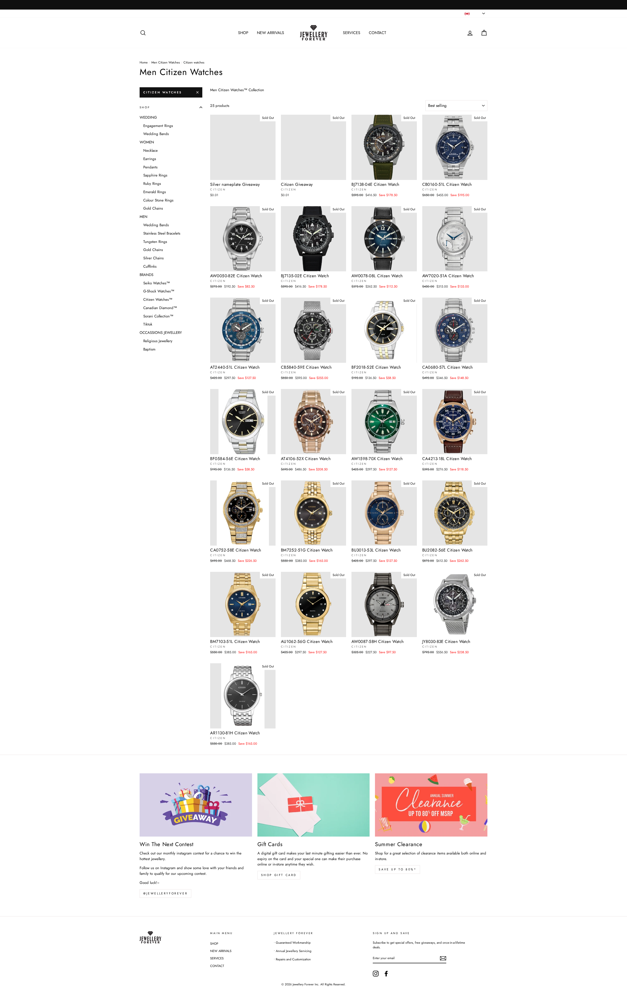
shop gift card (279, 875)
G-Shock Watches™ (158, 291)
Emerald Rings (154, 192)
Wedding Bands (156, 134)
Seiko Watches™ (156, 283)
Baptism (149, 349)
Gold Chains (153, 208)
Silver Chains (153, 258)
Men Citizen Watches (165, 62)
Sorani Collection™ (158, 316)
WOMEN (147, 142)
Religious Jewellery (157, 341)
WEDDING (148, 117)
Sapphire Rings (155, 175)
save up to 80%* (397, 869)
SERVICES (351, 33)
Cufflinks (150, 266)
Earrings (149, 159)
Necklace (150, 150)
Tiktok (147, 324)
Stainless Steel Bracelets (161, 233)
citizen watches (162, 92)
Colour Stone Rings (158, 200)
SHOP (243, 33)
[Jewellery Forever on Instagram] (376, 974)
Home (144, 62)
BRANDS (146, 274)
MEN (143, 216)
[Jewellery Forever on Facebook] (386, 974)
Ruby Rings (152, 183)
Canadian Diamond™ (160, 308)
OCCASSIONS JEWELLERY (161, 332)
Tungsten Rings (155, 241)
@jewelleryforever (165, 893)
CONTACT (377, 33)
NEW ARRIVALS (270, 33)
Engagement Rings (158, 125)
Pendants (150, 167)
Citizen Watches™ (157, 299)
